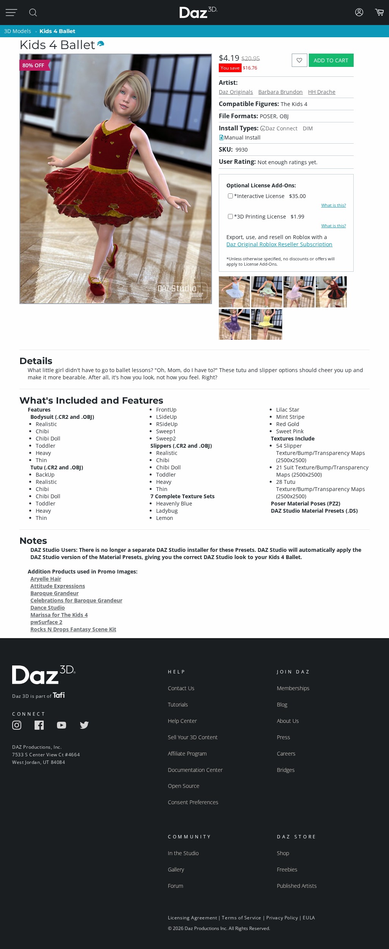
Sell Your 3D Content (193, 737)
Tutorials (178, 704)
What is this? (333, 205)
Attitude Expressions (57, 585)
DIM (308, 128)
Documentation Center (195, 769)
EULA (309, 917)
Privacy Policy (282, 917)
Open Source (183, 785)
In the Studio (183, 853)
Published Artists (297, 885)
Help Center (182, 720)
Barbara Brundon (280, 91)
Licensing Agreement (192, 917)
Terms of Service (241, 917)
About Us (288, 720)
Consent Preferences (193, 802)
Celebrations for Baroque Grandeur (76, 600)
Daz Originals (236, 91)
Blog (282, 704)
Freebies (287, 869)
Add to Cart (331, 60)
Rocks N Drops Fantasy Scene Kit (73, 629)
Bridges (286, 769)
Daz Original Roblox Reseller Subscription (279, 244)
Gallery (176, 869)
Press (283, 737)
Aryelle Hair (45, 578)
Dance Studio (47, 607)
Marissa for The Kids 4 (59, 614)
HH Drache (321, 91)
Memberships (293, 688)
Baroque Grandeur (54, 593)
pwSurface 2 (46, 622)
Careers (286, 753)
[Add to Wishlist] (299, 60)
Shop (283, 853)
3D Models (17, 31)
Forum (175, 885)
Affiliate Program (187, 753)
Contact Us (181, 688)
